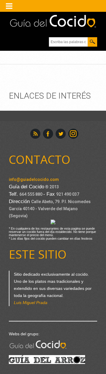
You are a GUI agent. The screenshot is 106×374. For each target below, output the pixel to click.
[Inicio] (53, 21)
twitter (61, 134)
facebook (48, 134)
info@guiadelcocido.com (34, 179)
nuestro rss (35, 134)
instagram (73, 134)
